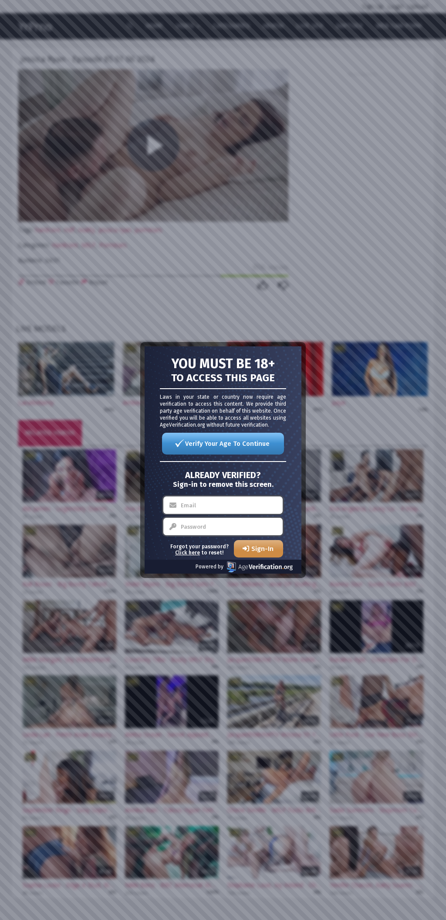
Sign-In (262, 549)
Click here (187, 553)
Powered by (209, 567)
